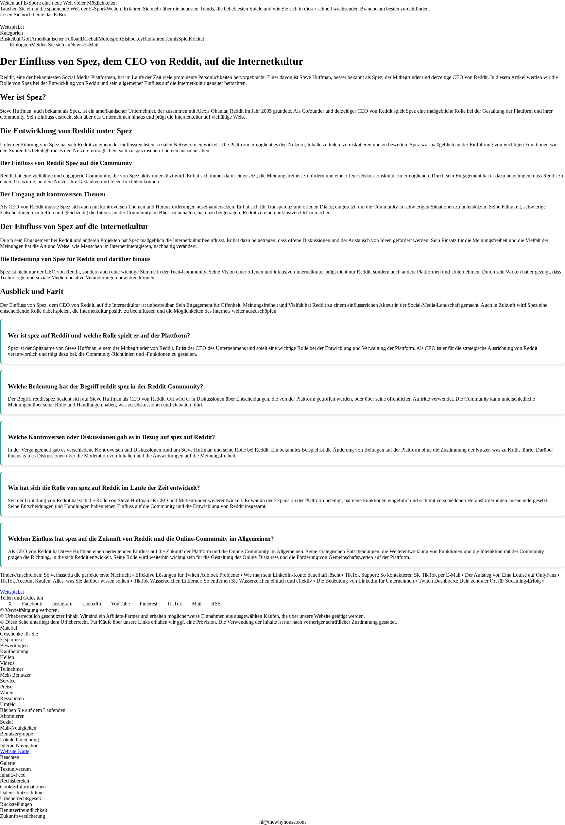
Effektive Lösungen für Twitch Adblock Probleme (187, 575)
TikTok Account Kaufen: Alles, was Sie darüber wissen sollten (64, 581)
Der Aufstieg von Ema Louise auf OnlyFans (510, 575)
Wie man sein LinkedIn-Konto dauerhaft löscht (292, 575)
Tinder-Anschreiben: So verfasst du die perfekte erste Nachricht (65, 575)
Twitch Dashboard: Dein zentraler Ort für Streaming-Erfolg (480, 581)
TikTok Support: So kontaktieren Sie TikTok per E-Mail (402, 575)
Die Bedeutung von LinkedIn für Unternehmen (365, 581)
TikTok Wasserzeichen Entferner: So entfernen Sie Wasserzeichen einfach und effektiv (223, 581)
